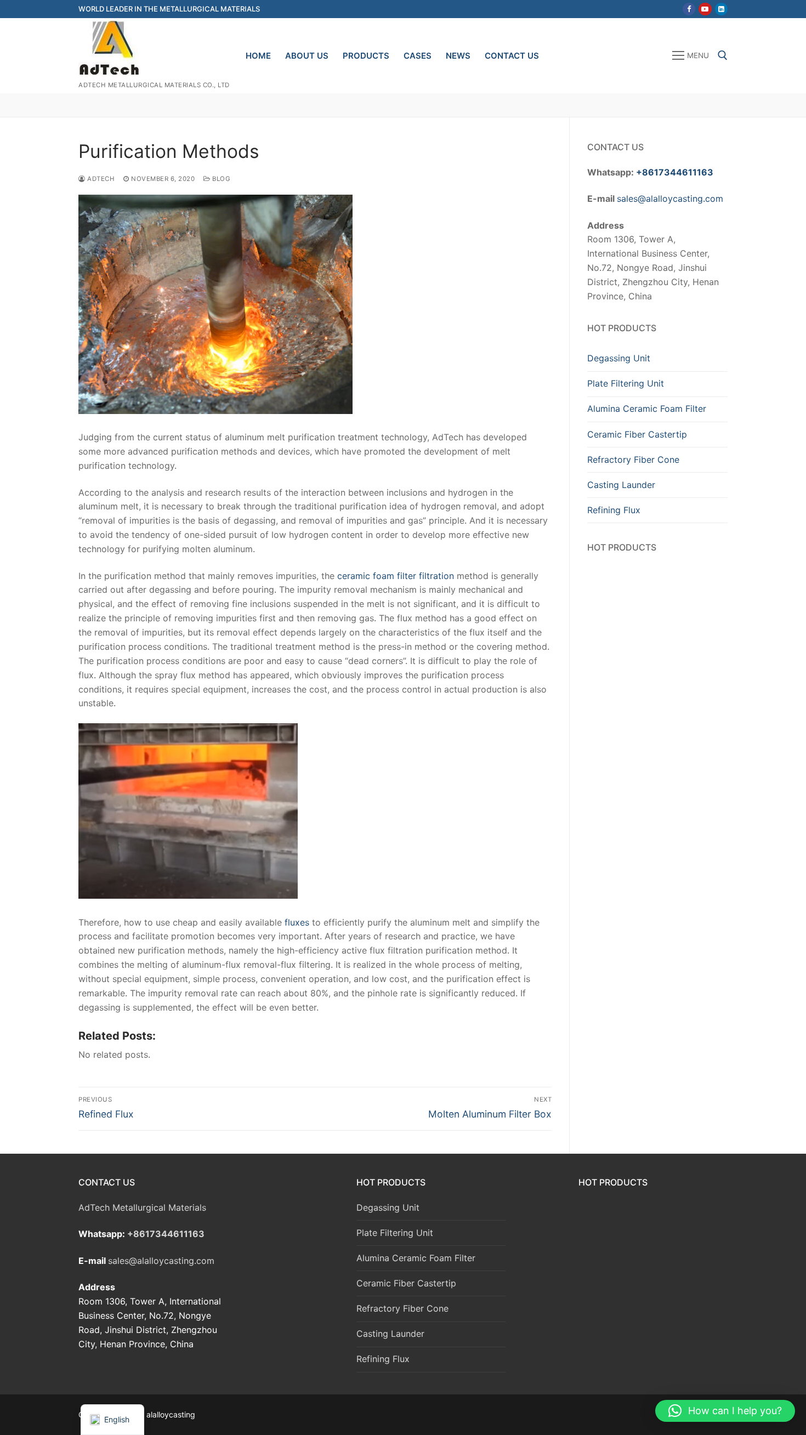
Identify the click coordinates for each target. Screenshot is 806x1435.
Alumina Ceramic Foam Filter (646, 408)
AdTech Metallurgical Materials (142, 1207)
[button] (725, 1411)
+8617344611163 (674, 172)
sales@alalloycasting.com (670, 198)
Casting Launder (621, 484)
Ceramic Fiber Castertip (637, 434)
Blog (220, 179)
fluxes (297, 922)
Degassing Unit (618, 358)
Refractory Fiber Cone (633, 459)
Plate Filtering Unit (625, 383)
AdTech (100, 179)
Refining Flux (613, 509)
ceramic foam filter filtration (395, 575)
